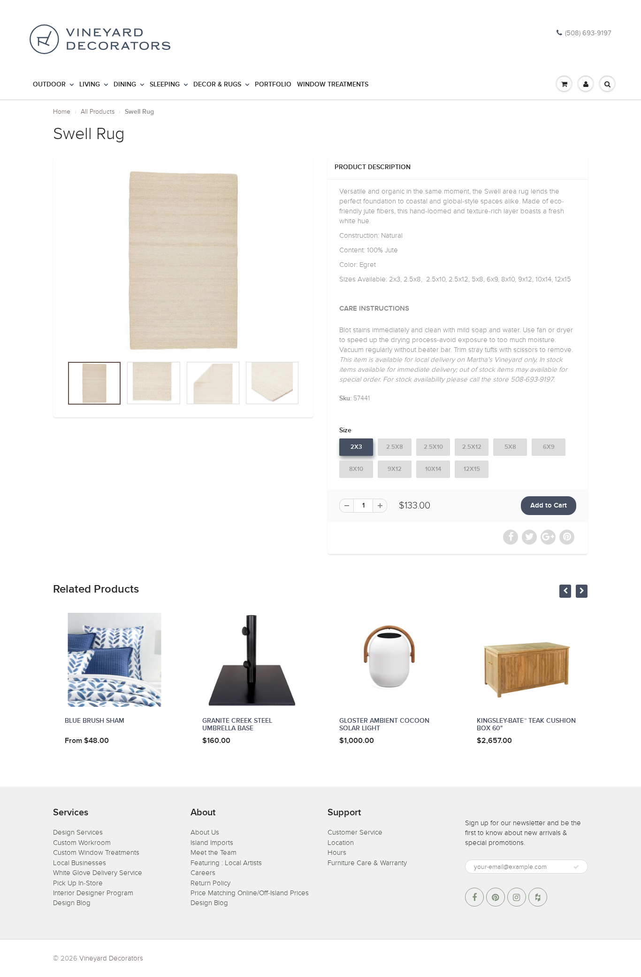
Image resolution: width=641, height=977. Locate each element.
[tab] (457, 314)
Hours (337, 852)
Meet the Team (214, 852)
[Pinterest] (495, 897)
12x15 (472, 469)
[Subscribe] (576, 867)
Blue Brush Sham (94, 721)
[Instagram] (516, 897)
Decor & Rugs (217, 84)
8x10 (356, 469)
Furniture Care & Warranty (367, 863)
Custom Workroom (82, 842)
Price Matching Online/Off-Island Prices (250, 893)
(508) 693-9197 (588, 33)
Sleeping (165, 84)
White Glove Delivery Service (97, 872)
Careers (203, 872)
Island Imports (212, 842)
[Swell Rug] (183, 260)
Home (61, 112)
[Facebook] (474, 897)
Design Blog (72, 903)
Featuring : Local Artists (226, 863)
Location (341, 842)
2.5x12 (471, 447)
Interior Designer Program (93, 893)
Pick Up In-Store (78, 883)
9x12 (395, 469)
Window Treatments (332, 84)
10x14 (433, 469)
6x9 (549, 447)
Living (89, 84)
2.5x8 (394, 447)
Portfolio (273, 84)
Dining (125, 84)
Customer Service (355, 832)
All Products (97, 112)
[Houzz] (537, 897)
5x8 (510, 447)
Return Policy (210, 883)
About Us (205, 832)
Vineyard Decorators (111, 958)
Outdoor (49, 84)
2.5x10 (433, 447)
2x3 (356, 447)
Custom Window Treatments (96, 852)
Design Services (78, 832)
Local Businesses (79, 863)
